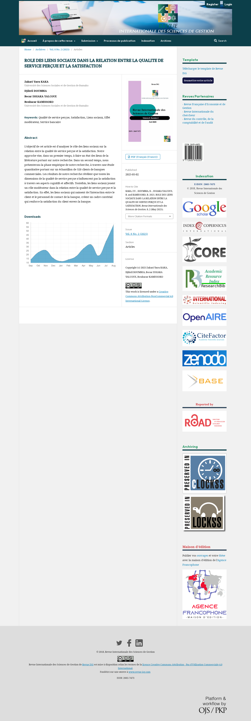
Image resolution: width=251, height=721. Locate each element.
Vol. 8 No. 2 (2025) (59, 49)
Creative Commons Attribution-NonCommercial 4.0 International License (149, 296)
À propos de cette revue (58, 40)
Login (228, 4)
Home (27, 49)
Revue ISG (88, 664)
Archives (166, 40)
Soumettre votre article (198, 80)
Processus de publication (119, 40)
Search (222, 40)
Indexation (148, 40)
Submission (88, 40)
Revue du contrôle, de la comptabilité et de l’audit (198, 120)
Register (212, 4)
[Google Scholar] (204, 216)
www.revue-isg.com (139, 671)
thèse (222, 555)
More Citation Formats (140, 216)
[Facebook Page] (129, 645)
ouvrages (202, 555)
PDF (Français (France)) (144, 156)
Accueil (32, 40)
